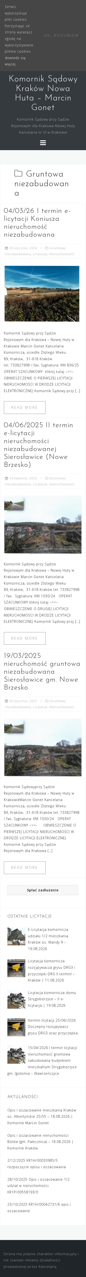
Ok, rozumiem (61, 35)
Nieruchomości (61, 254)
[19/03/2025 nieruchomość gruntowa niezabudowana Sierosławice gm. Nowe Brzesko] (43, 747)
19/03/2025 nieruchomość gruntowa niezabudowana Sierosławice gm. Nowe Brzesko (42, 671)
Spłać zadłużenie (43, 890)
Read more (24, 407)
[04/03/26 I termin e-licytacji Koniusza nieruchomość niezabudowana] (43, 294)
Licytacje (40, 254)
